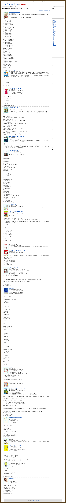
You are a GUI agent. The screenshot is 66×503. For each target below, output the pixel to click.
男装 (53, 30)
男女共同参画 (54, 26)
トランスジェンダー (55, 31)
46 (46, 10)
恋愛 (53, 41)
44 (44, 10)
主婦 (53, 43)
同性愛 (53, 23)
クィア (53, 34)
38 (39, 10)
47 (47, 10)
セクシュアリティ (55, 21)
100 (49, 10)
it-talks (20, 1)
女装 (53, 29)
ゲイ (53, 32)
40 (41, 10)
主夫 (53, 44)
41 (42, 10)
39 (40, 10)
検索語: (11, 6)
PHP (53, 54)
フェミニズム (54, 24)
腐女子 (53, 36)
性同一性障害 (54, 22)
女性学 (53, 25)
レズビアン (54, 33)
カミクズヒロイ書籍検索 (10, 4)
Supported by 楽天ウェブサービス (35, 500)
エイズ (53, 27)
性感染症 (54, 35)
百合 (53, 37)
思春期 (53, 39)
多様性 (53, 38)
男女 (53, 42)
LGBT (53, 46)
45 (45, 10)
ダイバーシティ (54, 45)
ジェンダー (54, 20)
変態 (53, 40)
